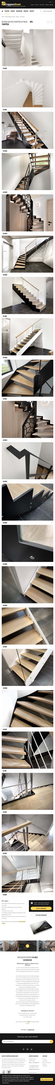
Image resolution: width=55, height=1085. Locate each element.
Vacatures (45, 1064)
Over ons (44, 1059)
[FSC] (3, 1073)
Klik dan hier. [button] (5, 1082)
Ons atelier (45, 1060)
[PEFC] (8, 1073)
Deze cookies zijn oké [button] (46, 1079)
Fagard (28, 1021)
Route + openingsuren (34, 1062)
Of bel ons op (27, 1029)
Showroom (45, 1065)
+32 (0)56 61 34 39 (34, 1065)
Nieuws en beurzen (47, 1062)
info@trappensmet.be (34, 1069)
